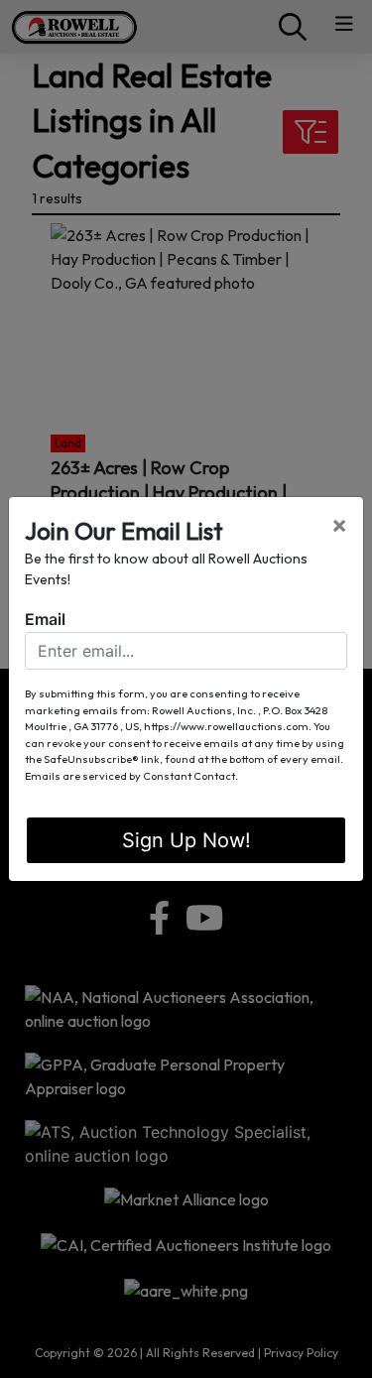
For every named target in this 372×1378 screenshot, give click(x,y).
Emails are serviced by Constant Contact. (131, 776)
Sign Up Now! (186, 840)
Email (45, 619)
